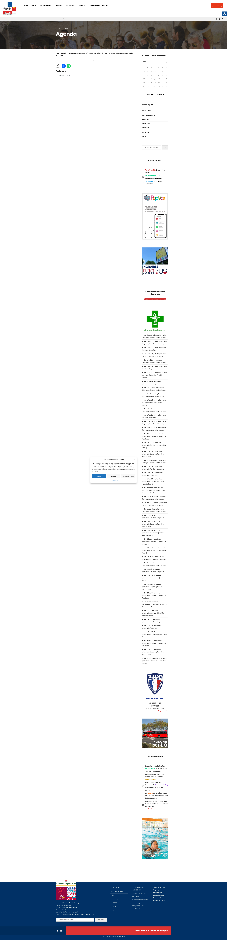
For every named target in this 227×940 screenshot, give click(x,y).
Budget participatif (46, 19)
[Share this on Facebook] (64, 66)
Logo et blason (158, 895)
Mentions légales (159, 900)
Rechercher (101, 920)
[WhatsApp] (69, 66)
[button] (224, 13)
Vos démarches (148, 115)
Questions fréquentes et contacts (66, 19)
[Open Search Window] (222, 19)
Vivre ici (58, 5)
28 (155, 86)
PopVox (217, 6)
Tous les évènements (155, 94)
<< (94, 60)
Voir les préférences (128, 476)
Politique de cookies (113, 480)
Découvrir (70, 5)
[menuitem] (45, 5)
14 (155, 79)
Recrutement (157, 892)
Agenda (34, 5)
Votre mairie (45, 5)
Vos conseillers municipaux (11, 19)
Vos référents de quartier (30, 19)
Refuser (113, 476)
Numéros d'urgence (160, 898)
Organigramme (158, 890)
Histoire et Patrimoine (98, 5)
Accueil (58, 28)
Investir (82, 5)
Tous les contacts (159, 887)
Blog (144, 136)
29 (155, 72)
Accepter (99, 476)
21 (155, 83)
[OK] (165, 147)
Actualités (147, 111)
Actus (25, 5)
